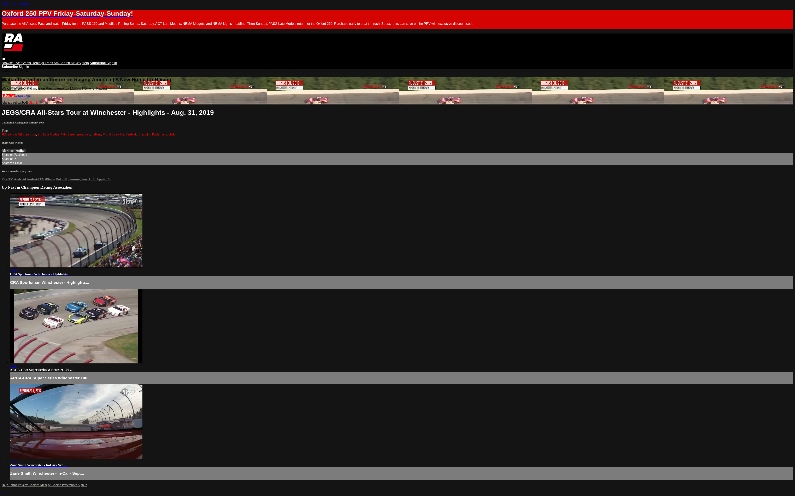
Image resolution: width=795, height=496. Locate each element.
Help (85, 63)
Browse (8, 63)
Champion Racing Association (19, 122)
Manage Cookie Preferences (59, 485)
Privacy (23, 485)
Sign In (24, 66)
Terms (13, 485)
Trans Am (52, 63)
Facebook (8, 150)
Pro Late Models (48, 134)
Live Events (23, 63)
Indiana (96, 134)
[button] (3, 59)
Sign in (112, 63)
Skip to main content (15, 3)
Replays (38, 63)
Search (65, 63)
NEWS (76, 63)
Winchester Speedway (75, 134)
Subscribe (8, 95)
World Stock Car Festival (119, 134)
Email (22, 150)
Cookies (34, 485)
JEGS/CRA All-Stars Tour (19, 134)
